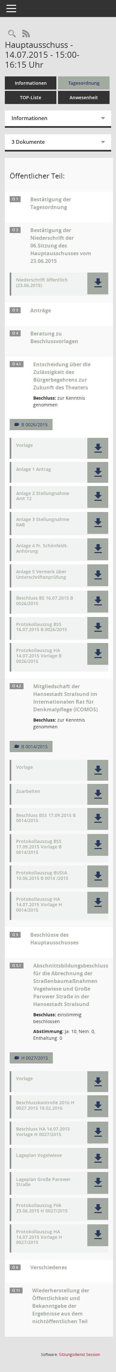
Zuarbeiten (28, 791)
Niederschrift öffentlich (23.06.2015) (42, 282)
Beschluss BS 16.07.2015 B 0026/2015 (44, 600)
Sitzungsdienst (79, 1354)
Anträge (40, 310)
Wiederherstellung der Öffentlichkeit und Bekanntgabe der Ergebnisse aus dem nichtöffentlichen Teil (60, 1306)
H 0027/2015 (34, 1058)
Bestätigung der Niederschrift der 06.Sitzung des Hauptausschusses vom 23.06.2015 (60, 246)
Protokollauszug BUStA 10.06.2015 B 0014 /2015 (42, 875)
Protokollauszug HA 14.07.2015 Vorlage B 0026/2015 (39, 656)
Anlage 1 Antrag (33, 469)
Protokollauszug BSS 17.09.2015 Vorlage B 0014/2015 (39, 847)
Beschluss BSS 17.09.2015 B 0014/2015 (46, 818)
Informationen (31, 83)
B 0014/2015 (34, 746)
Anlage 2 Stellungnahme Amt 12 (42, 496)
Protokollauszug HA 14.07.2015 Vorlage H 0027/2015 (39, 1237)
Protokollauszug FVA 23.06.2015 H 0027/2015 (42, 1208)
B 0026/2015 (34, 424)
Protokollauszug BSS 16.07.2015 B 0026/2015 (41, 627)
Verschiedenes (48, 1267)
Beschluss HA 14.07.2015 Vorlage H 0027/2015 (43, 1131)
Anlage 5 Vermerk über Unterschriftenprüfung (41, 574)
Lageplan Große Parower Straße (43, 1182)
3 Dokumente (28, 141)
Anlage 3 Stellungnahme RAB (42, 522)
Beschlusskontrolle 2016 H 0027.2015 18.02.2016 (45, 1105)
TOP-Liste (30, 97)
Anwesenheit (84, 97)
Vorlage (24, 445)
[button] (97, 283)
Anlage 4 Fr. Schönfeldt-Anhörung (42, 548)
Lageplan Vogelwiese (39, 1155)
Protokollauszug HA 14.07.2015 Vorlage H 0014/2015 (39, 905)
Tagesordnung (84, 83)
